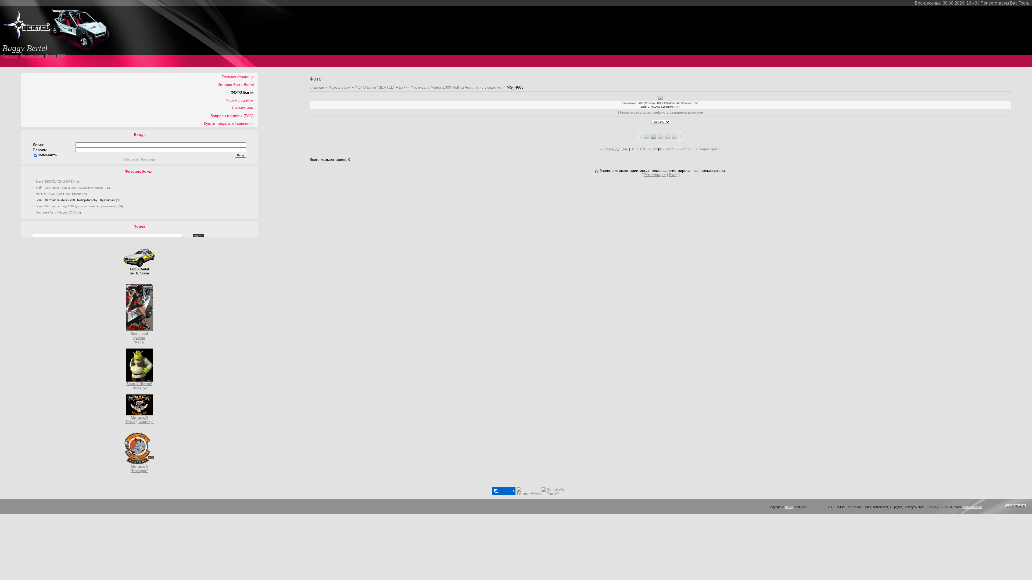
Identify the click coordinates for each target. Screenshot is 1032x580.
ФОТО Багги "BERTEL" (375, 87)
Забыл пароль (131, 159)
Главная (10, 55)
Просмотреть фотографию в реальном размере (660, 112)
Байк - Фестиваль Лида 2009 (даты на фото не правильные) (76, 206)
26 (678, 149)
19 (639, 149)
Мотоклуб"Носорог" (139, 468)
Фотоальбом (339, 87)
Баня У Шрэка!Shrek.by (139, 386)
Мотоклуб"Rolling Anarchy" (139, 419)
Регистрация (32, 55)
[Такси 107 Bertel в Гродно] (139, 266)
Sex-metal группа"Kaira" (139, 337)
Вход (50, 55)
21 (649, 149)
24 (668, 149)
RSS (62, 55)
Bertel (677, 107)
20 (644, 149)
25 (673, 149)
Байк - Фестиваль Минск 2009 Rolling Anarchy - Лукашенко (75, 200)
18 (633, 149)
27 (684, 149)
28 (689, 149)
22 (655, 149)
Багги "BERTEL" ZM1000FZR (55, 181)
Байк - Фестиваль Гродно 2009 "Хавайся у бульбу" (70, 187)
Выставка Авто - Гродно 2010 (56, 212)
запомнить (47, 155)
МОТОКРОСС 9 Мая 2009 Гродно (58, 193)
